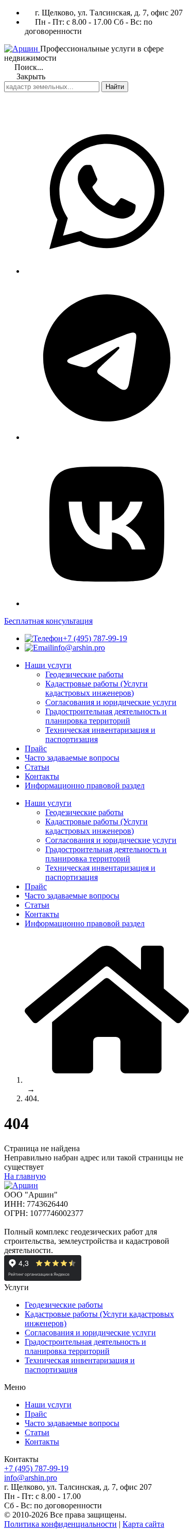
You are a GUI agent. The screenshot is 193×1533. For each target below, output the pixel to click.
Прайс (36, 1413)
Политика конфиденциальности (60, 1524)
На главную (25, 1176)
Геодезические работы (64, 1304)
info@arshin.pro (78, 647)
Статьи (37, 1432)
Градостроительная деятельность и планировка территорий (85, 1346)
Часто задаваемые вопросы (72, 1423)
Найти (115, 87)
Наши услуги (48, 1404)
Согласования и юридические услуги (90, 1332)
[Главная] (107, 1080)
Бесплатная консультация (48, 620)
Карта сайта (143, 1524)
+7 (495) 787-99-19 (95, 638)
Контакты (42, 1441)
